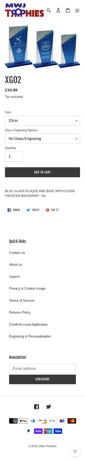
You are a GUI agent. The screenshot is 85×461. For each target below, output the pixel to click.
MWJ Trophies (48, 446)
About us (15, 264)
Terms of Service (21, 300)
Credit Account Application (28, 324)
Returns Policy (20, 312)
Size (8, 112)
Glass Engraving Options (21, 130)
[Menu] (77, 10)
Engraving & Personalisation (30, 336)
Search (14, 276)
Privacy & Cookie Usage (27, 288)
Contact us (17, 253)
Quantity (10, 148)
